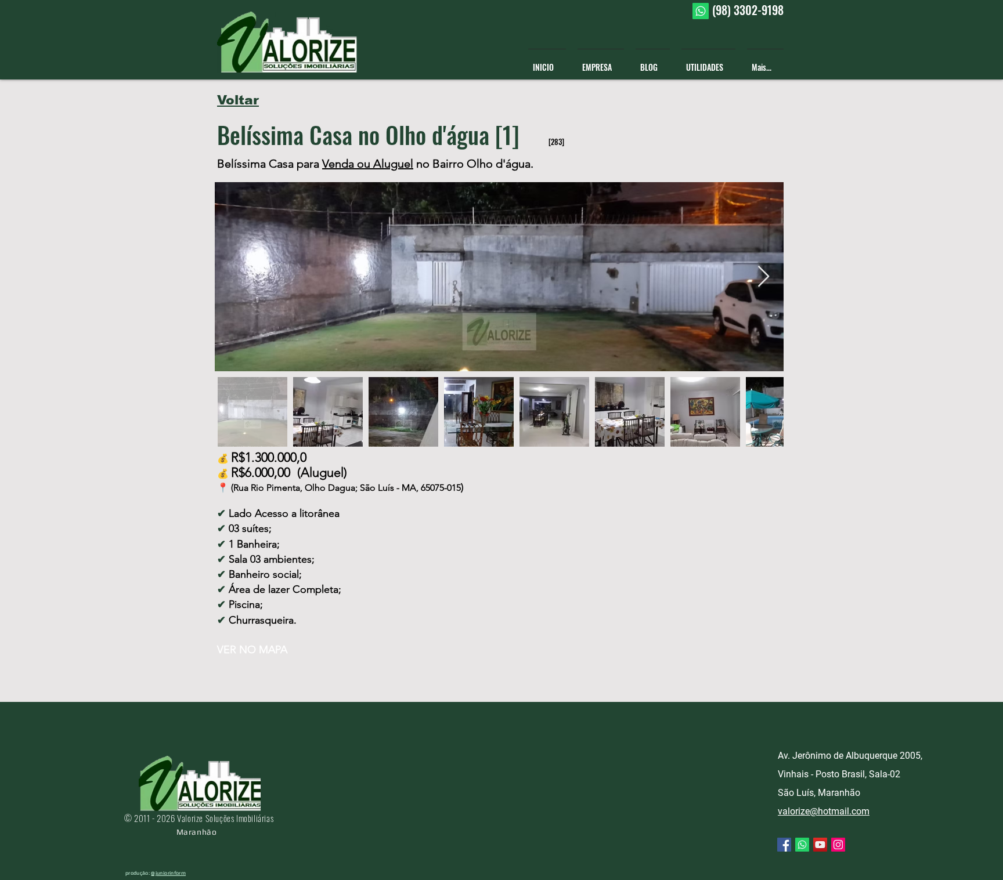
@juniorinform (168, 873)
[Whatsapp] (700, 11)
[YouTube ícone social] (820, 845)
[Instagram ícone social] (838, 845)
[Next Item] (763, 277)
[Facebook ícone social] (784, 845)
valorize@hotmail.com (823, 811)
